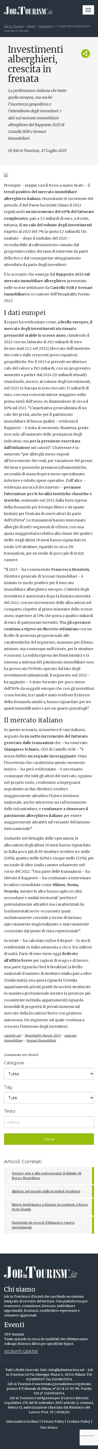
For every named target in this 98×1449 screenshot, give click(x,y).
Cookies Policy (79, 1421)
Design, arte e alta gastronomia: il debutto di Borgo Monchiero (46, 1175)
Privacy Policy (54, 1421)
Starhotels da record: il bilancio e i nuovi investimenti (43, 1225)
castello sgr (12, 1035)
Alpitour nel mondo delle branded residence (46, 1191)
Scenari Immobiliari (41, 1040)
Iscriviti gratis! (21, 1351)
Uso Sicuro (49, 1427)
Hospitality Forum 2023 (43, 1035)
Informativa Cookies (23, 1421)
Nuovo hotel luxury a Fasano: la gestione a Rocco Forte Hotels (50, 1207)
